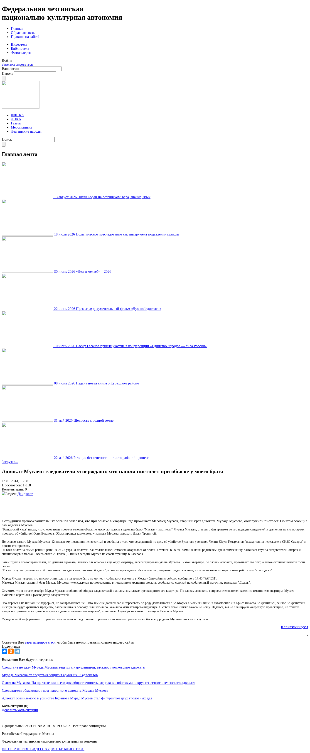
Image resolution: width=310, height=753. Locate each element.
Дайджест (25, 494)
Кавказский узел (294, 627)
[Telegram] (17, 651)
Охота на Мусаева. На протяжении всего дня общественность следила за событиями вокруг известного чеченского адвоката (98, 683)
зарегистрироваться (40, 642)
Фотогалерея (21, 52)
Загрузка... (10, 462)
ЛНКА (16, 119)
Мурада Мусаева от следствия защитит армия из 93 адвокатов (50, 675)
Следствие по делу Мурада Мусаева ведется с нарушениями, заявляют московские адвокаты (73, 667)
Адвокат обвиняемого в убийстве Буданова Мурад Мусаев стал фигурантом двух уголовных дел (77, 698)
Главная (17, 28)
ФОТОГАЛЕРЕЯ (15, 749)
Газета (16, 123)
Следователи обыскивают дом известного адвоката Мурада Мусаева (55, 690)
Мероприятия (21, 127)
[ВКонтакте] (4, 651)
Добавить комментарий (20, 710)
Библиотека (20, 48)
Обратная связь (22, 33)
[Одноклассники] (11, 651)
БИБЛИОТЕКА (71, 749)
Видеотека (19, 44)
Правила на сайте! (25, 37)
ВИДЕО (37, 749)
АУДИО (51, 749)
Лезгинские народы (26, 131)
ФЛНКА (17, 115)
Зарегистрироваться (17, 64)
